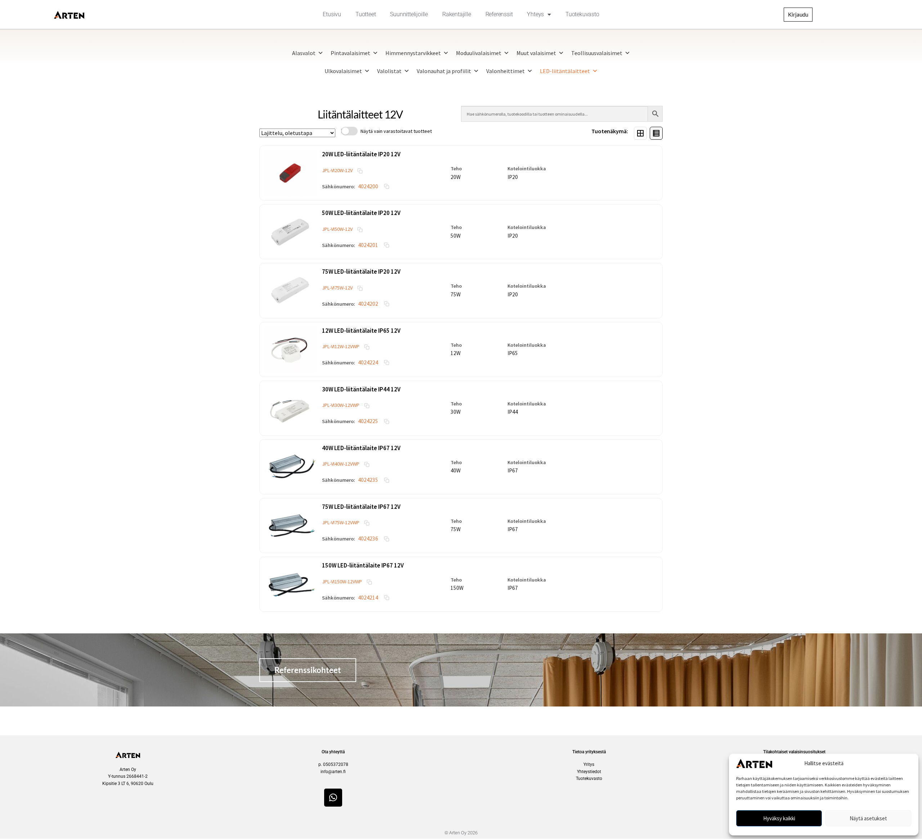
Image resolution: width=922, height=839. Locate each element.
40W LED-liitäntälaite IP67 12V (361, 448)
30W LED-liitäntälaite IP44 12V (361, 389)
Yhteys (535, 14)
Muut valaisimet (536, 53)
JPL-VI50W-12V (337, 229)
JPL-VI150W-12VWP (342, 581)
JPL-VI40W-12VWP (340, 464)
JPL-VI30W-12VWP (340, 405)
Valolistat (389, 71)
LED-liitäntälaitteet (565, 71)
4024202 (368, 303)
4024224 (368, 362)
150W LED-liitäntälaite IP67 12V (363, 565)
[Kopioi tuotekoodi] (360, 171)
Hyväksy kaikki (779, 818)
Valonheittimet (505, 71)
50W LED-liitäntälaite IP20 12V (361, 213)
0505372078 (335, 764)
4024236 (368, 538)
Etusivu (332, 14)
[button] (290, 173)
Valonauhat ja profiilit (444, 71)
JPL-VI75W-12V (337, 287)
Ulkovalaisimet (343, 71)
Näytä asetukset (868, 818)
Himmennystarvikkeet (413, 53)
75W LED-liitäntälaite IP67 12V (361, 507)
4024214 (368, 597)
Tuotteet (365, 14)
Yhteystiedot (589, 771)
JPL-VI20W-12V (337, 170)
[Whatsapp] (333, 798)
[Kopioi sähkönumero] (386, 186)
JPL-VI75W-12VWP (340, 522)
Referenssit (499, 14)
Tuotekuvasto (582, 14)
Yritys (588, 764)
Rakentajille (456, 14)
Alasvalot (303, 53)
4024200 (368, 186)
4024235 (368, 479)
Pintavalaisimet (350, 53)
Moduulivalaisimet (478, 53)
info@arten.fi (333, 771)
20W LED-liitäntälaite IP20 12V (361, 154)
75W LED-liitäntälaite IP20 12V (361, 271)
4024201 (368, 245)
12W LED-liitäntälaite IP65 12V (361, 331)
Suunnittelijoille (409, 14)
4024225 (368, 421)
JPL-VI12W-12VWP (340, 346)
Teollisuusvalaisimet (596, 53)
